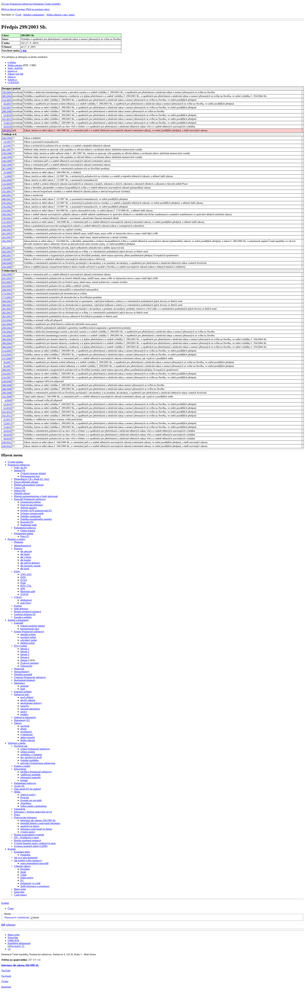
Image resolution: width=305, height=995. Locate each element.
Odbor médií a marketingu (33, 806)
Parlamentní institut (23, 533)
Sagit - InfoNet (15, 68)
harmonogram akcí (29, 628)
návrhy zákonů (27, 700)
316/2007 (6, 107)
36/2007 (7, 103)
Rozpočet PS (26, 522)
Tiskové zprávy (28, 794)
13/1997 (7, 142)
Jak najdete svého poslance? (28, 860)
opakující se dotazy (30, 826)
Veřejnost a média (16, 743)
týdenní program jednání (32, 625)
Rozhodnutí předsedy (24, 680)
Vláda (23, 874)
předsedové (26, 600)
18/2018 (7, 126)
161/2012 (6, 119)
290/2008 (6, 263)
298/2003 (6, 289)
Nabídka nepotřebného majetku (36, 519)
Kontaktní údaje (22, 851)
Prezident (25, 869)
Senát (23, 872)
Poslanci (18, 548)
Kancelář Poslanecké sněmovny (30, 499)
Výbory (18, 597)
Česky (11, 908)
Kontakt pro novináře (31, 800)
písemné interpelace (30, 708)
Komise (18, 605)
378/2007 (6, 259)
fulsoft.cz (12, 79)
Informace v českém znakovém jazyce (33, 811)
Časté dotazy (20, 894)
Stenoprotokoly (21, 671)
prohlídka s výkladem (31, 754)
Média (17, 791)
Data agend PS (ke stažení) (27, 789)
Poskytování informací (31, 504)
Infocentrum (20, 769)
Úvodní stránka (15, 462)
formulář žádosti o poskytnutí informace (40, 823)
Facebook (6, 976)
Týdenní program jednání (33, 473)
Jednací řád (19, 490)
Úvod (18, 14)
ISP (3, 924)
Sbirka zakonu (15, 65)
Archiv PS (19, 786)
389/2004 (6, 96)
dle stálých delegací (30, 562)
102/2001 (6, 191)
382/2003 (6, 251)
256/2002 (6, 206)
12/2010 (7, 115)
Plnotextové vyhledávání (16, 917)
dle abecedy (26, 551)
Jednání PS (19, 470)
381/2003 (6, 308)
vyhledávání (26, 734)
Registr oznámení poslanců (27, 611)
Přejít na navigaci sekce (38, 9)
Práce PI (24, 536)
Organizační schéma (30, 502)
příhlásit (11, 924)
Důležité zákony (22, 493)
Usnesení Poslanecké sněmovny (30, 677)
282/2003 (6, 241)
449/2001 (6, 195)
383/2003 (6, 316)
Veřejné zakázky (28, 507)
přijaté (23, 728)
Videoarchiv (26, 665)
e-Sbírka (12, 62)
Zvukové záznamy (29, 663)
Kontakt (12, 849)
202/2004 (6, 324)
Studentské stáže (28, 524)
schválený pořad (28, 640)
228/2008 (6, 381)
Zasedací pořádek (23, 617)
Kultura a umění (22, 766)
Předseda (18, 542)
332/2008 (6, 396)
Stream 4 (24, 657)
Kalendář (18, 623)
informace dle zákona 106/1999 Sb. (38, 820)
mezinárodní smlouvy (31, 703)
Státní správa (26, 877)
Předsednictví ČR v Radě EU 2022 (31, 479)
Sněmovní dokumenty (25, 717)
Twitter (4, 981)
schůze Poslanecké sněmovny (35, 748)
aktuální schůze (28, 634)
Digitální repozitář (23, 674)
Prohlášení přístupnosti (19, 943)
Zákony (18, 723)
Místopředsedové (22, 545)
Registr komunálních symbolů (29, 834)
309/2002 (6, 214)
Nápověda (19, 892)
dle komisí (25, 560)
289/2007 (6, 255)
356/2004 (6, 92)
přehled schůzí (27, 643)
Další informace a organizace (34, 886)
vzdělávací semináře (30, 774)
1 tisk (24, 50)
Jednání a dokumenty (33, 14)
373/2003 (6, 297)
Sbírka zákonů (27, 740)
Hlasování (19, 668)
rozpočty (24, 706)
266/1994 (6, 138)
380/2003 (6, 301)
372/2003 (6, 293)
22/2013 (7, 419)
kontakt (24, 780)
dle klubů (25, 554)
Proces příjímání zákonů (26, 482)
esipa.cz (12, 76)
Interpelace (19, 683)
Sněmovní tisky (22, 694)
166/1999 (6, 161)
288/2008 (6, 111)
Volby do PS (20, 467)
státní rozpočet (27, 737)
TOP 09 (24, 594)
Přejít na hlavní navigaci (13, 9)
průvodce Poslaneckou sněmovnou (37, 763)
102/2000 (6, 180)
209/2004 (6, 328)
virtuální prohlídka (29, 760)
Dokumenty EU (22, 720)
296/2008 (6, 266)
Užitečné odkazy (22, 866)
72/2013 (7, 122)
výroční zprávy (27, 831)
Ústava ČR (19, 487)
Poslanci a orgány (16, 539)
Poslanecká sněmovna (19, 464)
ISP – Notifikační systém (26, 837)
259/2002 (6, 210)
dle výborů (25, 557)
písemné (24, 686)
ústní (22, 688)
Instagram (6, 986)
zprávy (23, 711)
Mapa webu (20, 889)
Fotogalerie (19, 809)
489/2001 (6, 199)
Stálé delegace (21, 608)
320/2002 (6, 218)
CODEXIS (13, 82)
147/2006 (6, 358)
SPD (22, 588)
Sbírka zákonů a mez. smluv (61, 14)
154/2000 (6, 187)
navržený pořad (28, 637)
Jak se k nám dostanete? (26, 857)
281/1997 (6, 149)
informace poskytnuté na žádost (36, 829)
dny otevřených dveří (31, 757)
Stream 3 (24, 654)
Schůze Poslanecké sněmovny (29, 631)
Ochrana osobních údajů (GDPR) (31, 846)
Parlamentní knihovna (25, 527)
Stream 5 (24, 660)
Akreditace (25, 803)
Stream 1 (24, 648)
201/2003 (6, 233)
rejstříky (24, 714)
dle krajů (24, 568)
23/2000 (7, 172)
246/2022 (6, 130)
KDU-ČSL (26, 585)
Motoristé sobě (27, 591)
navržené (24, 726)
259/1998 (6, 153)
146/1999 (6, 157)
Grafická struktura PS (25, 614)
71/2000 (7, 176)
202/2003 (6, 237)
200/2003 (6, 229)
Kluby (17, 571)
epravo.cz (12, 71)
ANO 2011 (26, 574)
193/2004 (6, 320)
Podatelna (25, 854)
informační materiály (30, 777)
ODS (23, 577)
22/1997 (7, 145)
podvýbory (25, 603)
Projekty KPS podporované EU (36, 510)
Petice (17, 814)
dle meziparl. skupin (30, 565)
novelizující (26, 731)
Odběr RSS (13, 940)
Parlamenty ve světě (30, 883)
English (5, 903)
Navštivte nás (20, 746)
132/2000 (6, 183)
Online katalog (27, 530)
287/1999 (6, 168)
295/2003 (6, 247)
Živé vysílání (20, 645)
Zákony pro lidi (15, 73)
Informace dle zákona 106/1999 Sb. (20, 965)
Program (24, 797)
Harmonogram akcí (30, 476)
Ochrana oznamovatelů (32, 513)
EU (22, 880)
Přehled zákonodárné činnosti (29, 484)
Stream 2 (24, 651)
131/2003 (6, 222)
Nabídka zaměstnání (30, 516)
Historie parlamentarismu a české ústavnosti (36, 496)
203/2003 (6, 286)
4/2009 (7, 400)
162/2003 (6, 225)
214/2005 (6, 100)
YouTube (5, 970)
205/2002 (6, 203)
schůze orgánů (27, 751)
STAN (23, 580)
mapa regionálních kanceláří (34, 863)
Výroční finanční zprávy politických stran (35, 843)
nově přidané (27, 697)
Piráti (23, 583)
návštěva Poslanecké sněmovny (36, 771)
